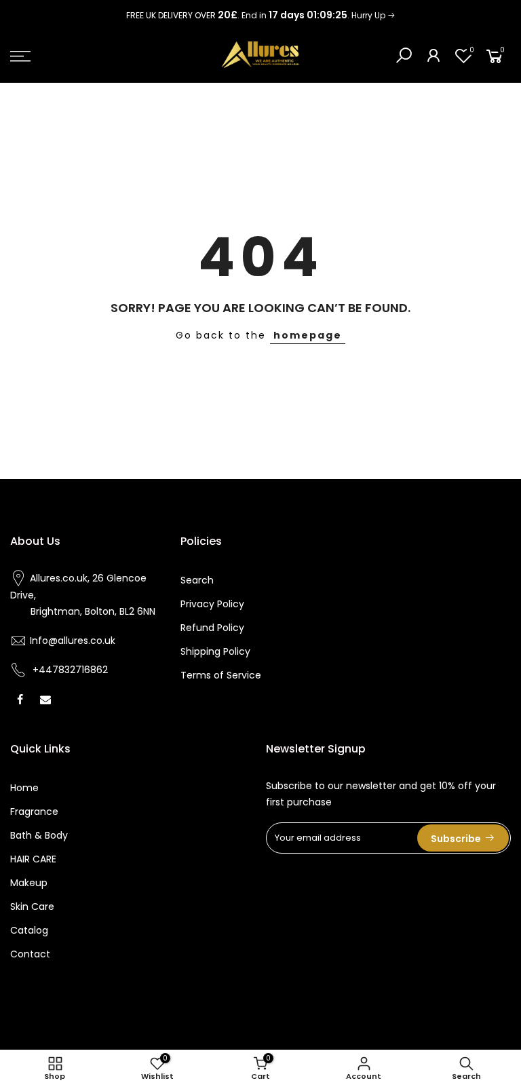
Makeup (28, 883)
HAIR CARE (33, 859)
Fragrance (34, 811)
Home (24, 788)
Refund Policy (212, 627)
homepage (307, 335)
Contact (30, 954)
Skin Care (32, 906)
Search (197, 580)
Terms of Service (220, 675)
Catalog (29, 930)
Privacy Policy (212, 604)
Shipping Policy (215, 651)
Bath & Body (39, 835)
